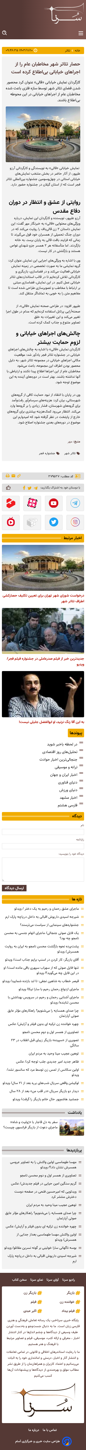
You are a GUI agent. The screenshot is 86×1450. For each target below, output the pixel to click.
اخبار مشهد (68, 798)
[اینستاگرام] (75, 523)
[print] (8, 476)
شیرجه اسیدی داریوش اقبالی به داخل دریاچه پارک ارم (42, 916)
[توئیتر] (29, 488)
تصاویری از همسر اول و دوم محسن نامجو (50, 1032)
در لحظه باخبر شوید (62, 744)
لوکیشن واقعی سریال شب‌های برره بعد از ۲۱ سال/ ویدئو (41, 1083)
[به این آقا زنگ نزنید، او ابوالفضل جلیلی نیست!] (43, 694)
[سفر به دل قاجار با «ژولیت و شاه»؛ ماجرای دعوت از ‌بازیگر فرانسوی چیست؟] (71, 1127)
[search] (5, 33)
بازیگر (71, 1292)
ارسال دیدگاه (14, 888)
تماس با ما (50, 1430)
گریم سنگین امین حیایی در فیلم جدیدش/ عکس (43, 1183)
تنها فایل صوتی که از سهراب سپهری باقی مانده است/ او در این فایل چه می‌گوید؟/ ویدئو (41, 970)
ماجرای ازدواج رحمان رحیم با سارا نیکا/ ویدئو (49, 989)
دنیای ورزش (68, 790)
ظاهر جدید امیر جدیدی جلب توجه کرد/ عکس (47, 1061)
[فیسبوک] (23, 487)
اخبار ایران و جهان (63, 775)
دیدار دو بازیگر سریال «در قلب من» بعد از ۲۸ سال (44, 1091)
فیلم (33, 1301)
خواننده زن (67, 1301)
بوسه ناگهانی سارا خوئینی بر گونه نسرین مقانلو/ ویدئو (40, 1247)
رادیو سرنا (69, 1279)
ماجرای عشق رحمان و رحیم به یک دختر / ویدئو (46, 908)
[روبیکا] (32, 523)
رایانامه (80, 839)
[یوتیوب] (53, 504)
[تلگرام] (35, 488)
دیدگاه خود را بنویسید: (71, 854)
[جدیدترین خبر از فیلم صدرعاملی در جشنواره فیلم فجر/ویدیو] (43, 631)
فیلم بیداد (68, 1311)
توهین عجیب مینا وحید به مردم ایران (54, 1053)
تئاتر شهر (69, 453)
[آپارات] (32, 504)
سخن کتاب (20, 1279)
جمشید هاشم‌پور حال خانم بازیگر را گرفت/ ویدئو (46, 1099)
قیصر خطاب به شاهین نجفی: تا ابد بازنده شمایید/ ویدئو (40, 981)
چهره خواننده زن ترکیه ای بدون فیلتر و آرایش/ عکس (43, 1024)
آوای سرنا (53, 1279)
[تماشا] (10, 504)
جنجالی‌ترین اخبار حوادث (58, 760)
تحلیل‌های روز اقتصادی (59, 752)
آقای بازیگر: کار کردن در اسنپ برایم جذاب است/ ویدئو (42, 959)
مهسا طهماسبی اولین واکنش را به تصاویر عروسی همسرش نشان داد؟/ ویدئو (43, 1164)
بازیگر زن (30, 1292)
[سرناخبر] (63, 13)
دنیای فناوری (67, 782)
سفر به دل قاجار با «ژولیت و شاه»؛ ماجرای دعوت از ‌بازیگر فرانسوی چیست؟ (30, 1124)
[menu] (81, 33)
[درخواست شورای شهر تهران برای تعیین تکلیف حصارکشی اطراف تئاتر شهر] (43, 568)
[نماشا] (10, 523)
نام (82, 825)
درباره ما (34, 1430)
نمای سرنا (37, 1279)
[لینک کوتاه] (18, 476)
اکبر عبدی (29, 1311)
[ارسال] (13, 476)
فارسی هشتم (67, 805)
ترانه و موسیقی (66, 767)
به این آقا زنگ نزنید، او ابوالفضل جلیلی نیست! (51, 722)
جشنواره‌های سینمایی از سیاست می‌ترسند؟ (49, 925)
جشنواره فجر (47, 453)
